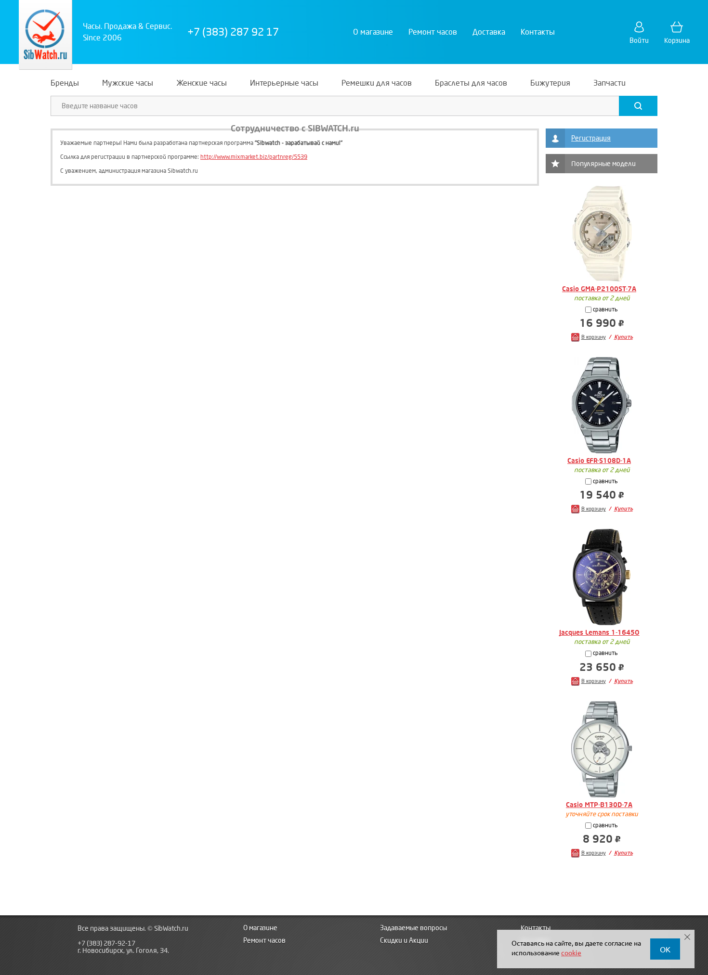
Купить (623, 337)
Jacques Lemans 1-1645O (599, 632)
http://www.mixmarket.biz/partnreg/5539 (253, 157)
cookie (571, 952)
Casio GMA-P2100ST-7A (599, 289)
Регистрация (591, 138)
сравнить (604, 310)
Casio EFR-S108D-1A (599, 460)
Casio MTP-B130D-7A (599, 804)
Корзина (677, 40)
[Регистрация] (555, 138)
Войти (639, 40)
